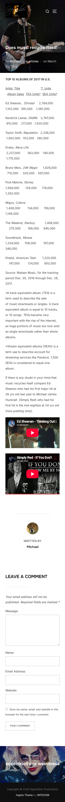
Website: (11, 690)
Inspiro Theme (24, 795)
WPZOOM (43, 795)
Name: (9, 652)
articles (34, 61)
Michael (15, 61)
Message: (11, 611)
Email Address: (15, 671)
